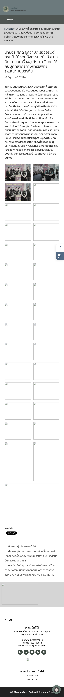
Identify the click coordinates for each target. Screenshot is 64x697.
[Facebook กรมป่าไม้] (20, 652)
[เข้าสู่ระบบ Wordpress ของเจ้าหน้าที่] (43, 652)
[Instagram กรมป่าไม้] (26, 652)
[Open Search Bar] (59, 19)
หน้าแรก (8, 29)
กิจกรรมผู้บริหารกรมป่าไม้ (22, 546)
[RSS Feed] (37, 652)
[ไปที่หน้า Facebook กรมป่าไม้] (60, 248)
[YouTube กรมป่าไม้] (32, 652)
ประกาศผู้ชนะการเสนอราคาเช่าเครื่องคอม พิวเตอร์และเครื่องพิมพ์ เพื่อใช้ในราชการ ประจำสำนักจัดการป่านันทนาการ (31, 556)
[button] (32, 620)
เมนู (10, 620)
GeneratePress (46, 692)
